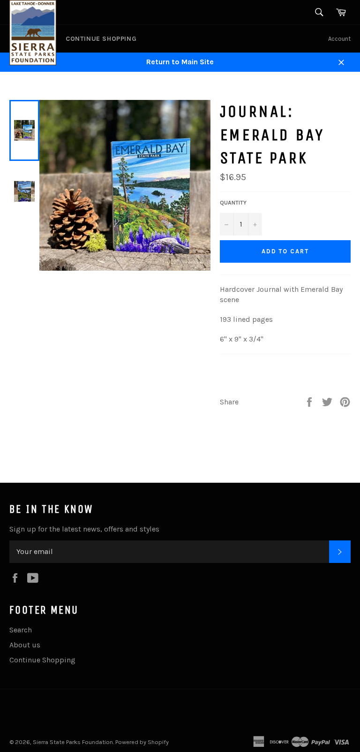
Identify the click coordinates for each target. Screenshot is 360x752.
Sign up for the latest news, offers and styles (84, 528)
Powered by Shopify (142, 741)
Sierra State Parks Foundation (73, 741)
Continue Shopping (101, 39)
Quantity (233, 202)
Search (20, 629)
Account (339, 38)
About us (24, 644)
